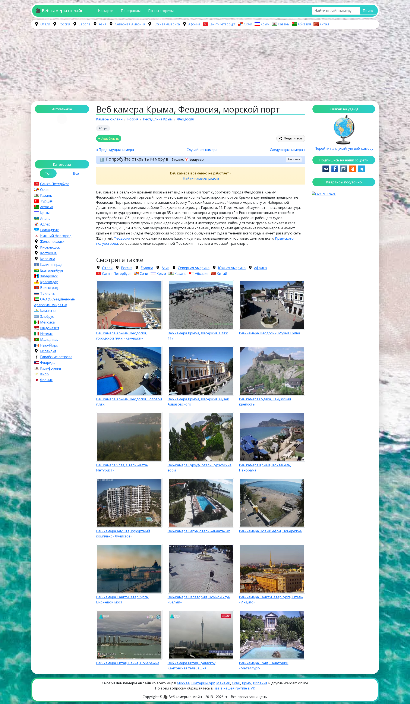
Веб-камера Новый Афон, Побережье (270, 531)
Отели (45, 24)
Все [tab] (76, 173)
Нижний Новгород (56, 235)
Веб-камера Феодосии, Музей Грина (269, 333)
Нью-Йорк (49, 345)
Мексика (47, 322)
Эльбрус (47, 316)
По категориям (161, 10)
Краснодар (49, 282)
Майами (223, 683)
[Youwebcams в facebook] (334, 168)
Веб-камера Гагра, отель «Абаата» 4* (199, 531)
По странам (131, 10)
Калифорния (50, 368)
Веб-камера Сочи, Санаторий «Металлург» (263, 665)
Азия (102, 24)
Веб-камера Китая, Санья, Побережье (127, 663)
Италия (46, 333)
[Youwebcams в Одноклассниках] (352, 168)
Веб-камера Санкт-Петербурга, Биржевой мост (122, 599)
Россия (64, 24)
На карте (105, 10)
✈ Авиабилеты (108, 138)
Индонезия (49, 328)
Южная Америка (167, 24)
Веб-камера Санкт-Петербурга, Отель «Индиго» (271, 599)
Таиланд (47, 293)
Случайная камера (202, 150)
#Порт (103, 128)
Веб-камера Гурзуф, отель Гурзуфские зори (199, 468)
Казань (283, 24)
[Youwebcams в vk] (325, 168)
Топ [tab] (48, 173)
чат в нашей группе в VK (234, 688)
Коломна (47, 258)
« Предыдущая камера (115, 150)
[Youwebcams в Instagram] (343, 168)
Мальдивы (49, 339)
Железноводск (52, 241)
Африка (194, 24)
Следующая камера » (287, 150)
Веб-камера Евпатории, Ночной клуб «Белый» (199, 599)
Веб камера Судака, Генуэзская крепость (265, 402)
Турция (46, 201)
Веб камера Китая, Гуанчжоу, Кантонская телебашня (192, 665)
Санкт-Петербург (222, 24)
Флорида (47, 362)
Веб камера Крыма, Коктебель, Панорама (265, 468)
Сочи (248, 24)
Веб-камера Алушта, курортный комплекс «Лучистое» (123, 534)
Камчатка (48, 310)
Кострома (48, 253)
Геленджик (49, 230)
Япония (46, 380)
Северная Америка (130, 24)
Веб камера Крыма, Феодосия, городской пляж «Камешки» (121, 336)
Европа (84, 24)
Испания (260, 683)
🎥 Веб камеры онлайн (59, 10)
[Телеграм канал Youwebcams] (361, 168)
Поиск (368, 10)
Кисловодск (50, 247)
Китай (324, 24)
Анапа (45, 218)
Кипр (44, 374)
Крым (265, 24)
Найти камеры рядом (201, 178)
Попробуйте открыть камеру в (137, 159)
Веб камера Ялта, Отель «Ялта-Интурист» (122, 468)
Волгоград (49, 287)
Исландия (48, 351)
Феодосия (122, 238)
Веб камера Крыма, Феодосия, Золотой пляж (129, 402)
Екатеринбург (51, 270)
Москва (183, 683)
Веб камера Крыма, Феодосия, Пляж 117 (198, 336)
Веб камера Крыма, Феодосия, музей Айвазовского (198, 402)
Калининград (51, 264)
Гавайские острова (56, 356)
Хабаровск (49, 276)
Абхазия (304, 24)
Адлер (45, 224)
